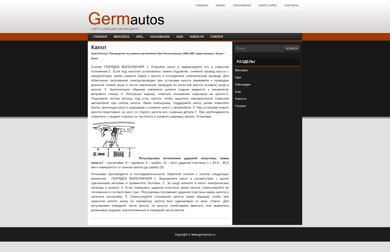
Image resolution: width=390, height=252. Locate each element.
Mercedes (121, 36)
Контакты (292, 5)
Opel (139, 36)
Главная (201, 5)
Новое (220, 5)
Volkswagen (159, 36)
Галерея (216, 36)
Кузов (219, 53)
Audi (179, 36)
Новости (197, 36)
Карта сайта (267, 5)
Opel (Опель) (99, 53)
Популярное (242, 5)
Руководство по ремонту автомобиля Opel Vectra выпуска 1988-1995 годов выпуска (161, 53)
